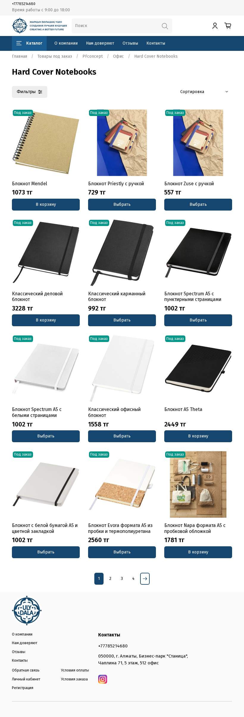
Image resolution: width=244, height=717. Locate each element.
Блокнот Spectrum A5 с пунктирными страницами (192, 296)
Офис (118, 56)
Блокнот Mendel (29, 183)
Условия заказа (74, 679)
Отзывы (130, 43)
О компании (66, 43)
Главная (19, 56)
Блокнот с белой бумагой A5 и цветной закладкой (45, 528)
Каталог (34, 43)
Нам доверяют (100, 43)
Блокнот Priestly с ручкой (116, 183)
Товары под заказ (54, 56)
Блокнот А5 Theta (183, 409)
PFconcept (92, 56)
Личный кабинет (26, 679)
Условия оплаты (75, 670)
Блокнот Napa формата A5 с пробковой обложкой (195, 528)
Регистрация (22, 687)
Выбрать (122, 204)
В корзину (46, 204)
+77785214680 (23, 3)
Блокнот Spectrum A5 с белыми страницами (37, 412)
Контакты (155, 43)
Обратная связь (26, 670)
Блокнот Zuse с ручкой (189, 183)
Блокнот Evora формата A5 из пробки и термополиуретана (120, 528)
